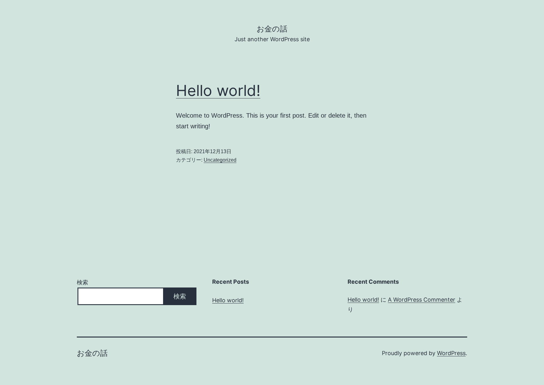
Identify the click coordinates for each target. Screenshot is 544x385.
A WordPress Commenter (421, 299)
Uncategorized (220, 160)
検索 (82, 282)
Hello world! (218, 90)
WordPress (451, 353)
